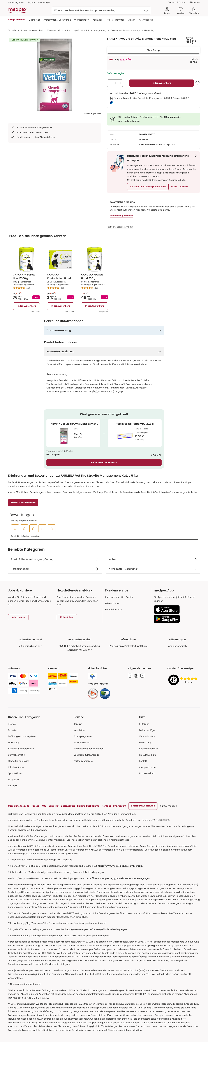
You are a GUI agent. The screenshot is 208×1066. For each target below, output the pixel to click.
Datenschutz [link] (68, 805)
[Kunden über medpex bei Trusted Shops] (183, 680)
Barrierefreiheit (147, 773)
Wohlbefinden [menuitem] (81, 19)
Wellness (12, 785)
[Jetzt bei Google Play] (175, 619)
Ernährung (13, 742)
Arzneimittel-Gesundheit (32, 30)
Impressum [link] (119, 805)
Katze (67, 30)
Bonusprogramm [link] (15, 2)
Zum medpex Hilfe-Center (119, 597)
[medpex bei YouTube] (142, 675)
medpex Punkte (147, 767)
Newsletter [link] (79, 730)
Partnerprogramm (83, 760)
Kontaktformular (113, 609)
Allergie (12, 723)
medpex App (44, 2)
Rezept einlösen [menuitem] (16, 20)
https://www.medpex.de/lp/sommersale (120, 866)
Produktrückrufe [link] (147, 754)
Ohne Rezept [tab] (153, 50)
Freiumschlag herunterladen (89, 748)
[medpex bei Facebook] (130, 675)
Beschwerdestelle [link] (148, 748)
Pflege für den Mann (18, 760)
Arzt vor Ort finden (179, 187)
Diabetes (12, 730)
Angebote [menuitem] (148, 19)
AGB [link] (44, 805)
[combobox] (101, 10)
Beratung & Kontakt (176, 2)
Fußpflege (13, 779)
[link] (93, 693)
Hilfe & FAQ (145, 742)
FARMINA (143, 139)
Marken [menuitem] (131, 19)
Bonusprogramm (83, 736)
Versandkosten (147, 736)
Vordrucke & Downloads (86, 754)
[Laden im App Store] (175, 609)
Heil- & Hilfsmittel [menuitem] (115, 19)
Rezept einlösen (82, 742)
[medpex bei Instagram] (136, 675)
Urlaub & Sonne (16, 767)
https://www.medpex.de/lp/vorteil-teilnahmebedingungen (118, 878)
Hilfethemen (194, 2)
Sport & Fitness (15, 773)
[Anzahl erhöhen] (120, 83)
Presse (35, 805)
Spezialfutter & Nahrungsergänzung (90, 30)
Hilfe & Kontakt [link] (112, 603)
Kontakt (78, 723)
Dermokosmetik (16, 754)
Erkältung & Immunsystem (21, 736)
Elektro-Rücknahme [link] (88, 805)
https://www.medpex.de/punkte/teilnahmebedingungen (96, 929)
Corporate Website (18, 805)
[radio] (111, 59)
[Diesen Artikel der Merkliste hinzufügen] (197, 83)
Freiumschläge (147, 730)
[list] (54, 75)
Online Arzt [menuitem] (34, 19)
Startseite (12, 30)
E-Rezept (144, 723)
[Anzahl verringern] (110, 83)
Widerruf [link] (53, 805)
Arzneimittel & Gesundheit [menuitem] (57, 19)
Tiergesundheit (53, 30)
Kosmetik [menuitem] (97, 19)
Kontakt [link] (143, 760)
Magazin (31, 2)
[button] (148, 186)
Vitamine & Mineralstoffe (21, 748)
